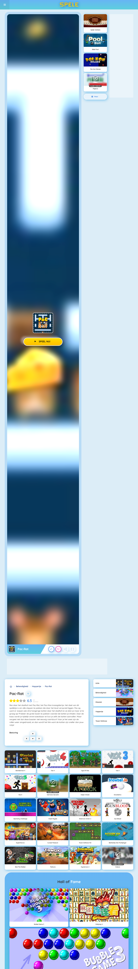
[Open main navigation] (4, 4)
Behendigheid (22, 686)
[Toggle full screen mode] (72, 649)
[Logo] (69, 4)
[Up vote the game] (51, 649)
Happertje (36, 686)
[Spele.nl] (10, 686)
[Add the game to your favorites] (28, 693)
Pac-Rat (48, 686)
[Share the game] (65, 649)
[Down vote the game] (58, 649)
